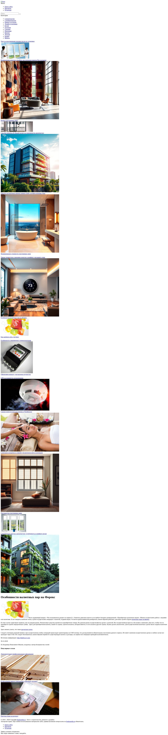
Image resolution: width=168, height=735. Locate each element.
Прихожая (8, 31)
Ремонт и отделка (10, 22)
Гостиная (8, 27)
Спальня (7, 29)
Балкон (7, 36)
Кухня (7, 26)
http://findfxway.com (23, 638)
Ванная (7, 33)
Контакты (8, 8)
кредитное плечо (26, 629)
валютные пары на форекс (140, 619)
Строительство (10, 19)
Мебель (7, 38)
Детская (7, 34)
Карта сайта (9, 6)
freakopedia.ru (21, 720)
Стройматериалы (10, 20)
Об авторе (8, 10)
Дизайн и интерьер (11, 24)
